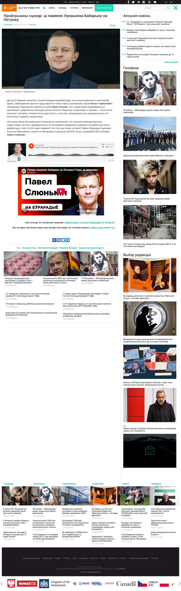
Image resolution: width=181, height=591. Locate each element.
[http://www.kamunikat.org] (96, 584)
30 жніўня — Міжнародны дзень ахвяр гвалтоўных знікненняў (97, 279)
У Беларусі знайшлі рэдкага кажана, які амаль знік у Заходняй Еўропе (151, 47)
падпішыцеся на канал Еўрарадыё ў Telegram (89, 222)
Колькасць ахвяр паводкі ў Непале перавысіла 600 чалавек (149, 470)
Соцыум (9, 484)
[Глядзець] (111, 25)
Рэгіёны (66, 558)
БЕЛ (165, 2)
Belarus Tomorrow (75, 2)
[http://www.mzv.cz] (109, 583)
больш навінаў (171, 62)
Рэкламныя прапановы (139, 558)
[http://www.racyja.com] (75, 583)
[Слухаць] (114, 25)
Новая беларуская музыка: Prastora (163, 533)
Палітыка (32, 25)
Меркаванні (87, 8)
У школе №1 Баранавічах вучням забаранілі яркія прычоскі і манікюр (150, 39)
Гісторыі (74, 8)
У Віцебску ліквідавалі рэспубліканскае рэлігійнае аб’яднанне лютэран (86, 315)
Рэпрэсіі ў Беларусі (68, 248)
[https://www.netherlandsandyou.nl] (55, 583)
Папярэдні (2, 583)
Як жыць (62, 8)
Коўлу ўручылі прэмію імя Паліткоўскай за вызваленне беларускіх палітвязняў (31, 314)
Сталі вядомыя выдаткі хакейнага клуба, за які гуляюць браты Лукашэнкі (133, 536)
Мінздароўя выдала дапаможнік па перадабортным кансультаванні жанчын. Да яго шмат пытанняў (147, 340)
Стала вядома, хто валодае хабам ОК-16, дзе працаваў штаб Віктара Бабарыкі (45, 536)
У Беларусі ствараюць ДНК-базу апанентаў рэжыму (30, 304)
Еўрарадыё (8, 25)
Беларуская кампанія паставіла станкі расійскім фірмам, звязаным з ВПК (74, 511)
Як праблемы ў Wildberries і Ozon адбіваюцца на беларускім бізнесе (75, 534)
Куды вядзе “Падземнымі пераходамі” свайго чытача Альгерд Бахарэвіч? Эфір (86, 295)
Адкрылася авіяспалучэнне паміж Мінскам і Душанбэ (148, 155)
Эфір (97, 2)
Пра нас (154, 558)
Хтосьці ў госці (29, 248)
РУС (171, 2)
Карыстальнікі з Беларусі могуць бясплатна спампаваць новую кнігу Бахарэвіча (103, 526)
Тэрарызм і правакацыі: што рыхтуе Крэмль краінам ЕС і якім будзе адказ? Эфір (28, 295)
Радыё (58, 558)
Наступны (179, 583)
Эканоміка (69, 484)
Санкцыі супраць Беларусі (91, 248)
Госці (65, 2)
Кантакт (123, 558)
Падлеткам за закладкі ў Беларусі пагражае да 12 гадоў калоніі (150, 55)
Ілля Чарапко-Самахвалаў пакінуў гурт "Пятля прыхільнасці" (163, 511)
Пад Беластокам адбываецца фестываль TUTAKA (162, 522)
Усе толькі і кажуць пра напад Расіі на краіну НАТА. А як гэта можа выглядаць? (149, 245)
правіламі (122, 569)
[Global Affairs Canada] (126, 583)
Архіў (75, 558)
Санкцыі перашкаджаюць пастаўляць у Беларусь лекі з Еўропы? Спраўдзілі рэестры (18, 280)
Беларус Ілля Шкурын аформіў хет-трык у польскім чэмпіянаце (151, 31)
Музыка (156, 484)
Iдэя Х (85, 2)
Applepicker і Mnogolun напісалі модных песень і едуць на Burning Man (103, 538)
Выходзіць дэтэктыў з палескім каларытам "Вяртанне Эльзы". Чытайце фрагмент (148, 297)
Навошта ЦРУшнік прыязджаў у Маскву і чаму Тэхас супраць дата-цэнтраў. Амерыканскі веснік (147, 383)
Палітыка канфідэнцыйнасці (90, 572)
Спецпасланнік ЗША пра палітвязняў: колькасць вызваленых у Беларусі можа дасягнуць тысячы (60, 280)
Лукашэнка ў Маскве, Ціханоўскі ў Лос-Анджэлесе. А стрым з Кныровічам (75, 522)
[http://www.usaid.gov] (84, 583)
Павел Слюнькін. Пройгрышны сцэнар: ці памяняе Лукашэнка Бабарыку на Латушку (65, 164)
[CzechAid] (148, 584)
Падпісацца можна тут (102, 227)
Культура (97, 484)
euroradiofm (35, 164)
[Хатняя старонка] (29, 7)
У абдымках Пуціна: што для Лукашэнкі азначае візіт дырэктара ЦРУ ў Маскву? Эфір (87, 305)
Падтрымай (47, 558)
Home (44, 8)
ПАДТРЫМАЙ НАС (104, 8)
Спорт (125, 484)
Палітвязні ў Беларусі (48, 248)
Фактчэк (91, 2)
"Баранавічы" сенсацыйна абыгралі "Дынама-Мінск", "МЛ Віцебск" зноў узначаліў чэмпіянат (150, 23)
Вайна (52, 8)
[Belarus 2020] (27, 584)
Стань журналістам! (31, 558)
